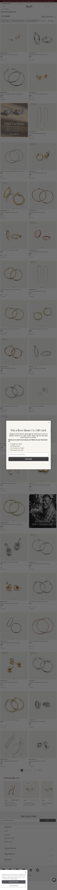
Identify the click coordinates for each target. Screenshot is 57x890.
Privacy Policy (14, 878)
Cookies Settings (13, 885)
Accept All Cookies (14, 881)
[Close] (25, 872)
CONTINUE (28, 459)
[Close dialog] (49, 422)
